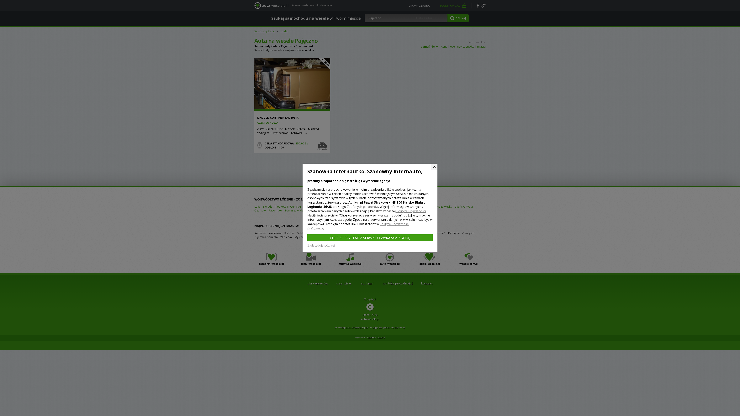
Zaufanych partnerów (362, 207)
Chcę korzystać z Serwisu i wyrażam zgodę (370, 238)
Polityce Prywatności (411, 211)
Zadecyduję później (321, 245)
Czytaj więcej (315, 228)
